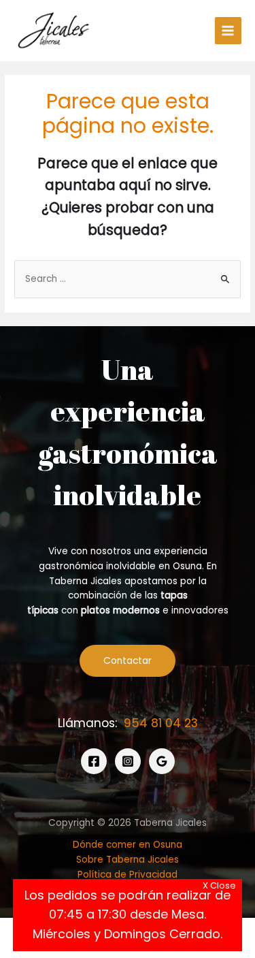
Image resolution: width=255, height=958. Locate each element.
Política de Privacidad (127, 874)
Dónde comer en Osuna (127, 844)
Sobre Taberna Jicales (127, 859)
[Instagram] (128, 761)
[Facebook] (94, 761)
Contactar (127, 660)
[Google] (162, 761)
